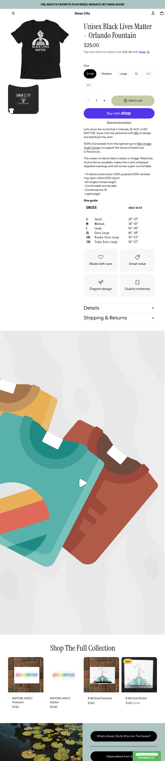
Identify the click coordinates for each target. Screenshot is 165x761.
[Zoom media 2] (23, 98)
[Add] (37, 686)
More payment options (119, 122)
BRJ (136, 133)
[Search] (13, 13)
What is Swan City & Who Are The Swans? (124, 736)
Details (91, 308)
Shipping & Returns (105, 318)
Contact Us (145, 757)
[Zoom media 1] (40, 49)
